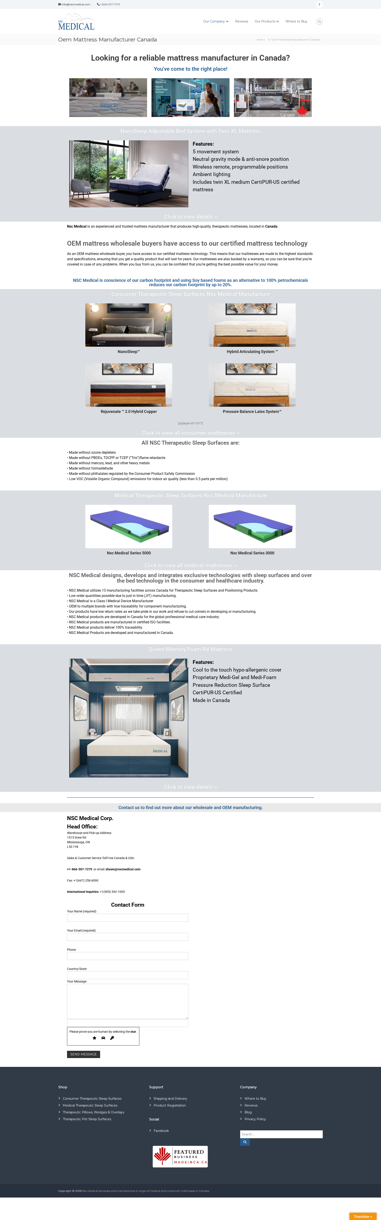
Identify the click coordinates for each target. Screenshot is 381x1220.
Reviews (241, 21)
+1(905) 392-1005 (112, 891)
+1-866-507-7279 (79, 869)
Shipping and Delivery (170, 1099)
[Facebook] (319, 4)
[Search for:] (281, 1134)
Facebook (161, 1131)
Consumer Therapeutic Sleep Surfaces (92, 1099)
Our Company (214, 21)
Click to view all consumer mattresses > (190, 433)
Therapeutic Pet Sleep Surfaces (87, 1119)
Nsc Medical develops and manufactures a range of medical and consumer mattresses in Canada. (146, 1190)
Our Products (265, 21)
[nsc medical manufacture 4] (190, 97)
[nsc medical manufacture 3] (273, 97)
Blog (248, 1112)
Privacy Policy (255, 1119)
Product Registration (170, 1105)
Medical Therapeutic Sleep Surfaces (90, 1105)
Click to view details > (190, 217)
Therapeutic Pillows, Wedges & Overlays (93, 1112)
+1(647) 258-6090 (85, 880)
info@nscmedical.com (76, 4)
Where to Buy (296, 21)
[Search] (245, 1142)
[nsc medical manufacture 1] (108, 97)
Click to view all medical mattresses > (190, 565)
